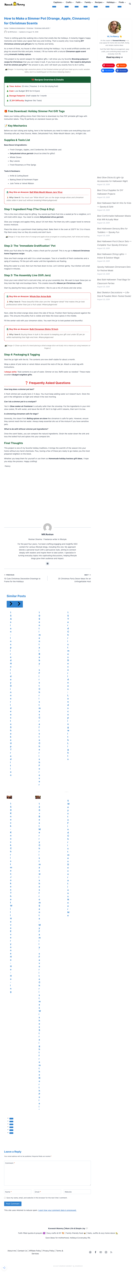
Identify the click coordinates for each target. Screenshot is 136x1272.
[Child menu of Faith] (77, 6)
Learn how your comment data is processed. (57, 1210)
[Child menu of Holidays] (107, 6)
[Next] (19, 604)
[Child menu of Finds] (119, 6)
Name (8, 1192)
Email (38, 1192)
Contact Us (22, 1251)
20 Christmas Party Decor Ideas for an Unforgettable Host (74, 578)
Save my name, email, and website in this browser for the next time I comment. (36, 1198)
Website (68, 1192)
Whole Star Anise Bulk (40, 296)
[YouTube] (100, 1252)
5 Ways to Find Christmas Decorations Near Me (68, 858)
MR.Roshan (13, 32)
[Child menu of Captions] (54, 6)
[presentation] (9, 797)
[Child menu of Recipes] (96, 6)
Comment (10, 1163)
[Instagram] (106, 1252)
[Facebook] (95, 1252)
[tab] (11, 1118)
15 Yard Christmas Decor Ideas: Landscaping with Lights (68, 685)
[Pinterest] (90, 1252)
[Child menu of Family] (85, 6)
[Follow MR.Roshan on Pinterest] (47, 563)
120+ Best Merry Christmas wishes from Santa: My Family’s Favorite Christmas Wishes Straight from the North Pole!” (40, 957)
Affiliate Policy (35, 1251)
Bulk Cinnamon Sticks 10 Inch (44, 329)
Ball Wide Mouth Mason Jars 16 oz (46, 192)
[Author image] (5, 32)
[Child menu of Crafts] (67, 6)
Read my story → (114, 57)
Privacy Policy (48, 1251)
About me (12, 1251)
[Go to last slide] (11, 604)
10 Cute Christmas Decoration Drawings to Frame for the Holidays (22, 578)
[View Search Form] (130, 4)
